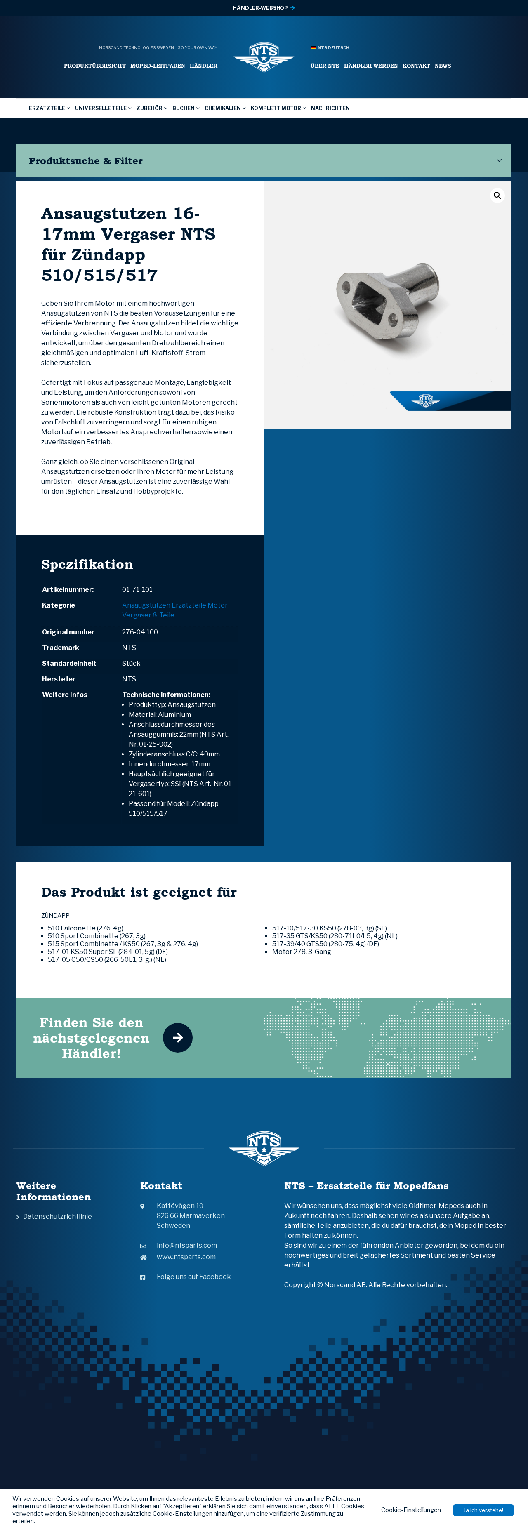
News (443, 66)
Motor (217, 605)
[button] (497, 195)
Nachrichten (330, 108)
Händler (203, 66)
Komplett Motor (276, 108)
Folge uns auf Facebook (194, 1277)
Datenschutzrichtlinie (57, 1216)
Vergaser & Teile (148, 615)
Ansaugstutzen (146, 605)
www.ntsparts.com (186, 1257)
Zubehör (150, 108)
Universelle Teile (101, 108)
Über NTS (325, 66)
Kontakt (416, 66)
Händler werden (371, 66)
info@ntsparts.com (187, 1245)
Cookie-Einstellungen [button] (411, 1510)
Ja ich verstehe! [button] (483, 1510)
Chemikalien (223, 108)
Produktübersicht (95, 66)
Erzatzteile (47, 108)
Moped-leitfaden (157, 66)
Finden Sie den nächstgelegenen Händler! (91, 1038)
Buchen (183, 108)
